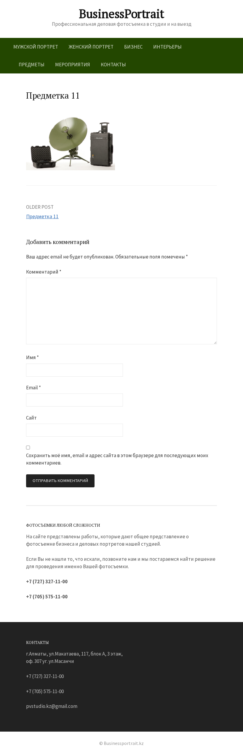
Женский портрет (91, 47)
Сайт (31, 418)
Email (33, 387)
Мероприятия (72, 64)
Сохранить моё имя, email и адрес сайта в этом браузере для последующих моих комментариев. (117, 459)
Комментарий (43, 272)
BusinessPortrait (121, 13)
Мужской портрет (35, 47)
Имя (32, 357)
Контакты (113, 64)
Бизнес (133, 47)
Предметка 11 (42, 216)
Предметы (31, 64)
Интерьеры (167, 47)
